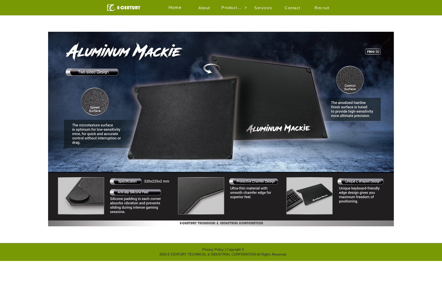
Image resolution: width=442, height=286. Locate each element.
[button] (205, 8)
